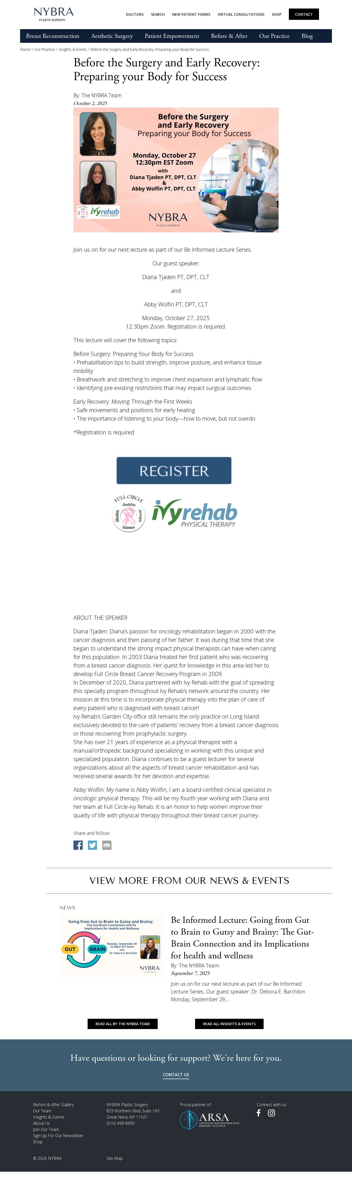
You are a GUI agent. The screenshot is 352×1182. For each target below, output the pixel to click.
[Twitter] (92, 845)
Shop (276, 14)
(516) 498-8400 (120, 1123)
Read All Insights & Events (229, 1023)
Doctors (135, 14)
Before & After (229, 36)
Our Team (42, 1111)
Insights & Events (73, 49)
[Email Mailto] (107, 845)
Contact (304, 14)
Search (158, 14)
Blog (307, 36)
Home (25, 49)
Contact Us (176, 1075)
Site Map (114, 1158)
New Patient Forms (191, 14)
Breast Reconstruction (52, 36)
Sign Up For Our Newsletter (58, 1135)
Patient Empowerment (172, 36)
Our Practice (274, 36)
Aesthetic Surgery (112, 36)
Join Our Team (46, 1129)
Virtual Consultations (241, 14)
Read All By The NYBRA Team (123, 1023)
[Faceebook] (78, 845)
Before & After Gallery (53, 1104)
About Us (41, 1123)
